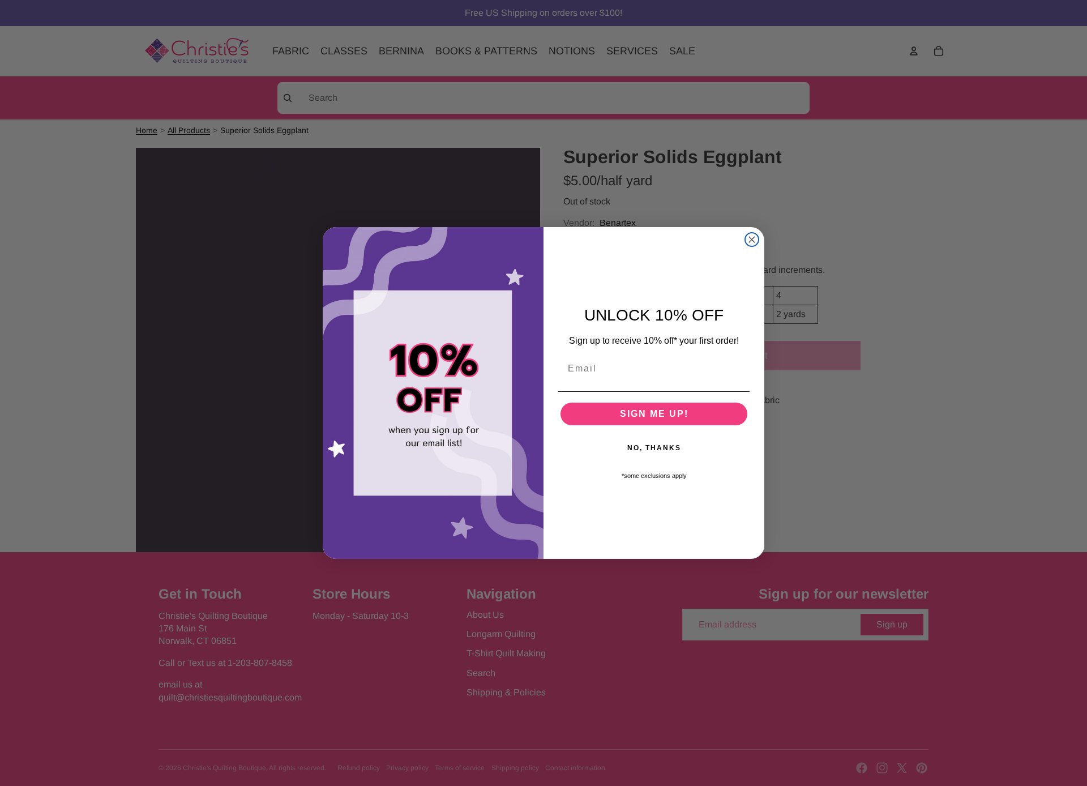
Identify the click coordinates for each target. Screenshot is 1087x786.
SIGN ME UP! (654, 413)
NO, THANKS (654, 448)
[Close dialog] (752, 239)
